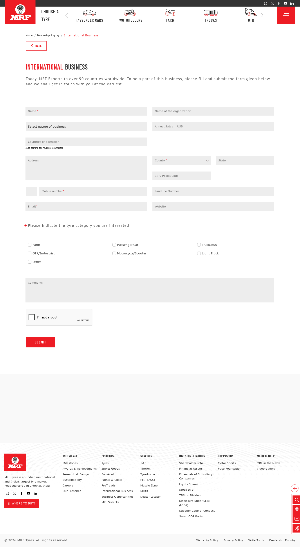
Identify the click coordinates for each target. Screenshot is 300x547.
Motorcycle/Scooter (131, 253)
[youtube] (285, 3)
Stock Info (186, 490)
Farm (36, 245)
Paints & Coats (111, 480)
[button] (262, 15)
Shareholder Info (191, 463)
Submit (40, 342)
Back (38, 46)
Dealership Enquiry (48, 35)
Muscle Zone (149, 485)
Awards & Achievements (80, 468)
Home (29, 35)
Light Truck (210, 253)
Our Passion (225, 456)
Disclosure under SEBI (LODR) (194, 503)
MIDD (144, 491)
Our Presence (72, 491)
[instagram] (265, 3)
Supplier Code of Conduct (197, 511)
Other (37, 262)
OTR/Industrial (44, 253)
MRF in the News (268, 463)
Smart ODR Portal (191, 516)
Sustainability (72, 480)
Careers (68, 485)
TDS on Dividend (190, 495)
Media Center (266, 456)
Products (107, 456)
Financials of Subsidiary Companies (195, 476)
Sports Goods (110, 468)
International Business (117, 491)
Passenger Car (127, 245)
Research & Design (76, 474)
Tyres (104, 463)
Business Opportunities (117, 497)
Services (146, 456)
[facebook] (279, 3)
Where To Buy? (24, 503)
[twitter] (272, 3)
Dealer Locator (150, 497)
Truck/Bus (209, 245)
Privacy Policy (233, 540)
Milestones (70, 463)
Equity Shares (188, 484)
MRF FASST (147, 480)
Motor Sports (227, 463)
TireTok (145, 468)
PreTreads (108, 485)
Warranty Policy (207, 540)
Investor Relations (192, 456)
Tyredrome (147, 474)
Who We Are (70, 456)
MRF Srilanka (110, 502)
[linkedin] (292, 3)
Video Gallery (266, 468)
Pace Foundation (229, 468)
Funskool (107, 474)
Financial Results (190, 468)
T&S (143, 463)
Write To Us (256, 540)
